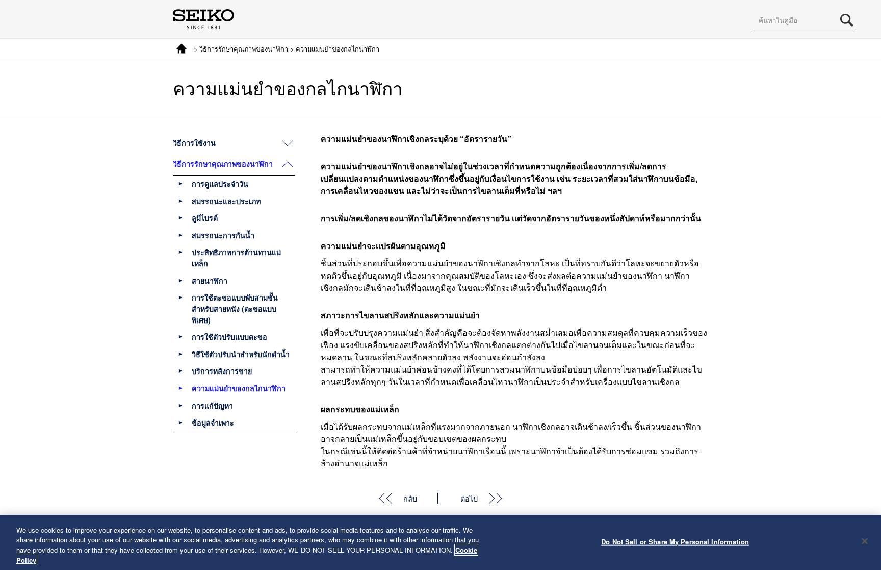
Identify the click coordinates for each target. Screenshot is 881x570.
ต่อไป (469, 498)
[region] (440, 542)
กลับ (410, 498)
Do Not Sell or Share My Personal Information (675, 542)
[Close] (864, 541)
